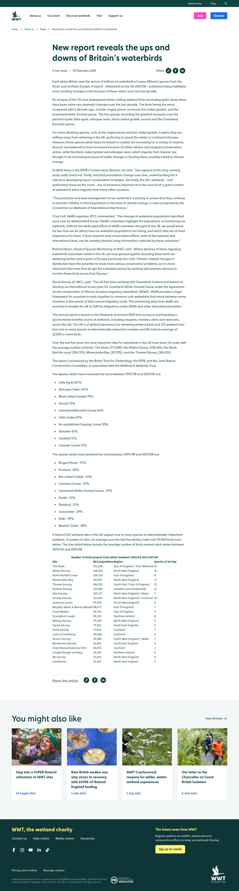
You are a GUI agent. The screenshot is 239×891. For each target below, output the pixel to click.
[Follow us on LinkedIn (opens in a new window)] (39, 850)
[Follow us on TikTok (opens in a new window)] (47, 850)
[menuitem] (200, 15)
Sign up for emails (170, 849)
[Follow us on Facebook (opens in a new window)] (14, 850)
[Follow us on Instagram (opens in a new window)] (22, 850)
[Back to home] (218, 874)
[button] (168, 70)
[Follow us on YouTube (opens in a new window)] (31, 850)
